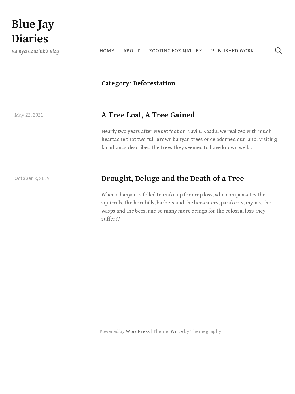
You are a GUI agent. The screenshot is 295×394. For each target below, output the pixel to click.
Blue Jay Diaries (33, 31)
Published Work (232, 51)
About (131, 51)
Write (177, 331)
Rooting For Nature (175, 51)
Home (106, 51)
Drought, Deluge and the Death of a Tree (172, 178)
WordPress (138, 331)
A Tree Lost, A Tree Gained (148, 115)
